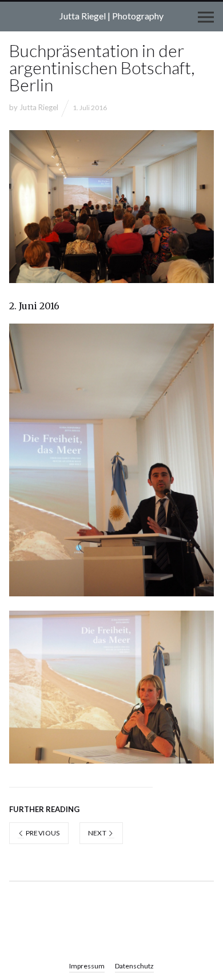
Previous (41, 833)
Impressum (87, 966)
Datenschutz (134, 966)
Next (98, 833)
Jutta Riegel (38, 107)
